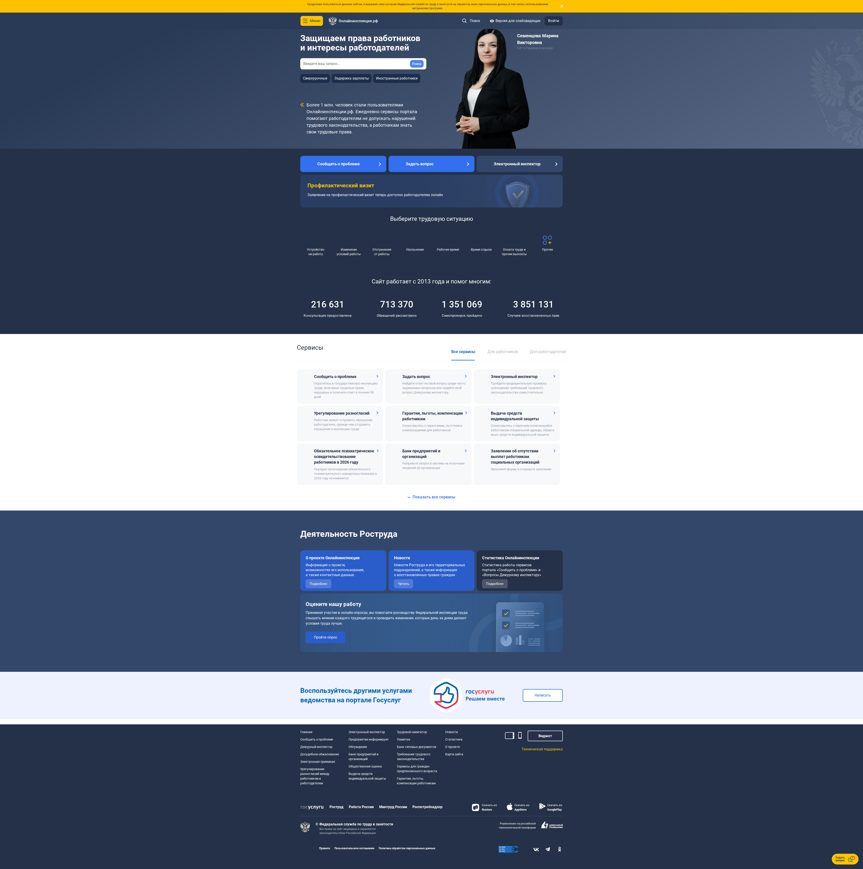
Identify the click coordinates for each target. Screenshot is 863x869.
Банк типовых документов (416, 747)
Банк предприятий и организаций (363, 756)
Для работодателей (548, 351)
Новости (451, 732)
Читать (403, 584)
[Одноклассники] (559, 849)
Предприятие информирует (369, 739)
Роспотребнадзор (427, 807)
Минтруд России (393, 807)
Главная (306, 732)
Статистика (454, 739)
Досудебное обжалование (319, 754)
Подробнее (318, 584)
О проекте (452, 747)
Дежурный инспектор (316, 747)
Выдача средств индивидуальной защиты (367, 776)
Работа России (361, 807)
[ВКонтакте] (536, 849)
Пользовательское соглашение (354, 848)
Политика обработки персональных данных (407, 848)
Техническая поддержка (542, 749)
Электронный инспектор (367, 732)
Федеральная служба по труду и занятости (356, 824)
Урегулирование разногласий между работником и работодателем (314, 776)
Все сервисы (463, 351)
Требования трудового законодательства (413, 756)
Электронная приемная (317, 761)
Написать (543, 695)
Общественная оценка (365, 766)
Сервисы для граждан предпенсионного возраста (417, 769)
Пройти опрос (325, 637)
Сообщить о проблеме (316, 739)
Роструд (336, 807)
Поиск (416, 64)
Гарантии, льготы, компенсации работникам (416, 781)
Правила (324, 848)
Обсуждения (358, 747)
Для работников (502, 351)
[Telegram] (548, 849)
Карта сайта (454, 754)
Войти (553, 20)
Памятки (403, 739)
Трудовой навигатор (412, 732)
